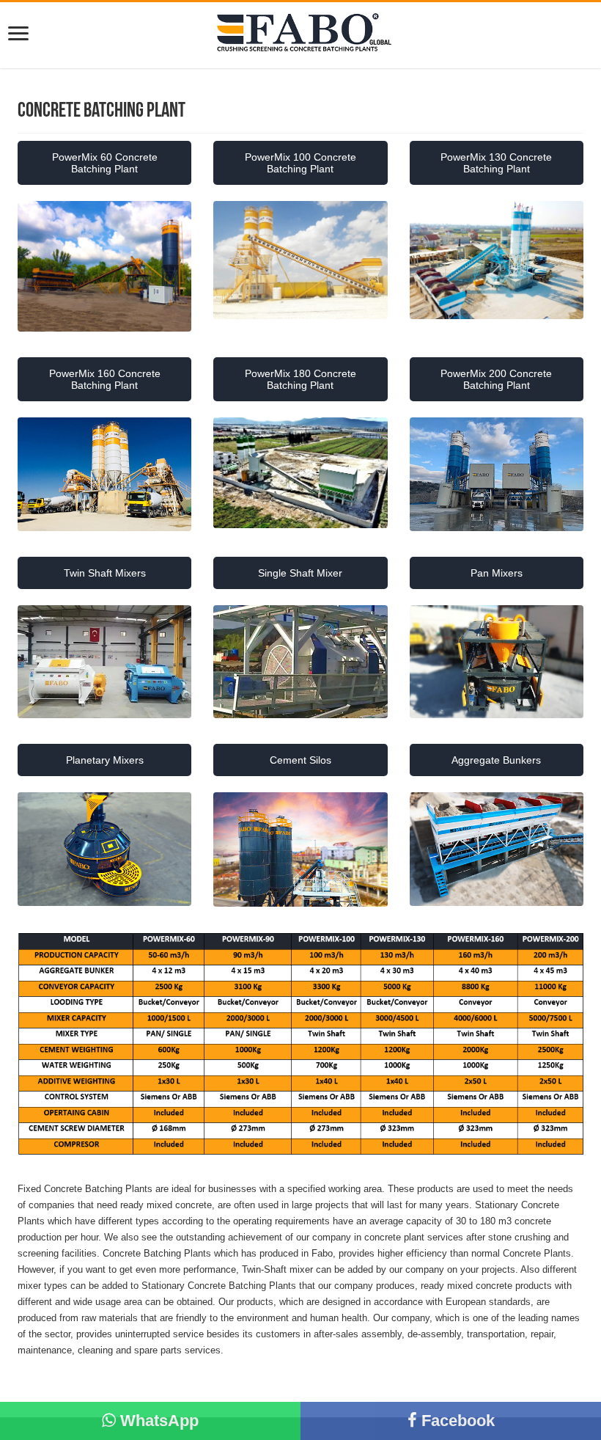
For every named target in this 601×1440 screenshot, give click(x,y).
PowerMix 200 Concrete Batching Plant (496, 379)
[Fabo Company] (300, 34)
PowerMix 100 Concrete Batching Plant (300, 163)
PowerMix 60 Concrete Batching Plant (105, 163)
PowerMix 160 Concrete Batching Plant (105, 379)
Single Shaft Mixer (300, 573)
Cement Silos (300, 760)
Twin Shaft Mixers (105, 573)
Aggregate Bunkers (496, 760)
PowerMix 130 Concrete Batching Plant (496, 163)
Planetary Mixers (105, 760)
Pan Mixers (497, 573)
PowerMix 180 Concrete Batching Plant (300, 379)
